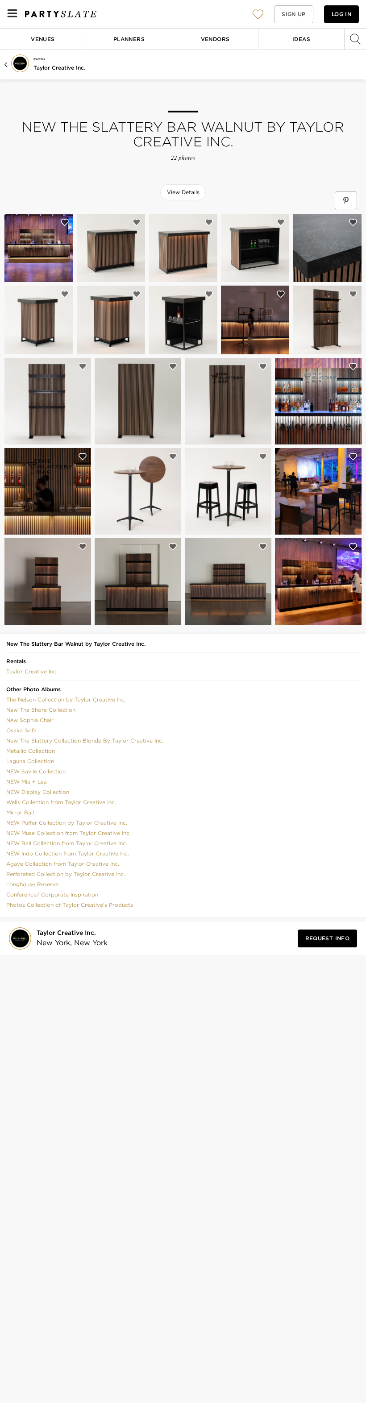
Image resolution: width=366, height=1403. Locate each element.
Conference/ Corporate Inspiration (52, 894)
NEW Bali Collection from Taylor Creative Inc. (66, 843)
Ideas (301, 39)
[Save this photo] (65, 222)
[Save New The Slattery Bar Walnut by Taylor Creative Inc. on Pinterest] (346, 200)
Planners (129, 39)
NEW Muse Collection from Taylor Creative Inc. (68, 833)
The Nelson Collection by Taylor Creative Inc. (66, 699)
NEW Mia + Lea (26, 781)
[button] (258, 14)
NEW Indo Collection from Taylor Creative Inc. (67, 853)
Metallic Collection (30, 750)
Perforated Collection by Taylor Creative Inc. (65, 874)
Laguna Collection (30, 761)
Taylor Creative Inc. (59, 67)
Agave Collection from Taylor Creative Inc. (62, 863)
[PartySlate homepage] (60, 14)
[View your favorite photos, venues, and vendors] (258, 14)
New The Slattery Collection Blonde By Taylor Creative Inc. (84, 740)
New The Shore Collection (40, 709)
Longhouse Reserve (32, 884)
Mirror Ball (20, 812)
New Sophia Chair (30, 720)
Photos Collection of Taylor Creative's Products (69, 904)
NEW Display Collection (37, 792)
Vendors (215, 39)
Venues (42, 39)
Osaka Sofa (21, 730)
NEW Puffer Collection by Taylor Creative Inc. (66, 822)
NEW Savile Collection (36, 771)
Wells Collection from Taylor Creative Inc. (61, 802)
